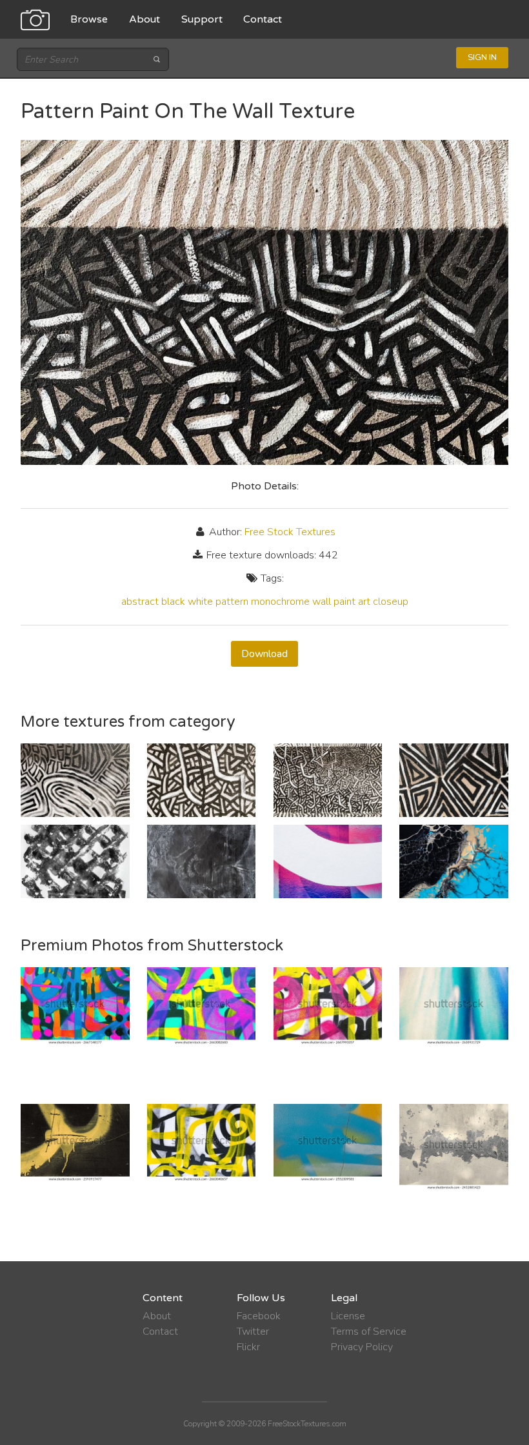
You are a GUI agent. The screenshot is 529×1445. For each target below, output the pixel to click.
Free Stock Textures (290, 532)
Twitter (253, 1331)
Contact (262, 19)
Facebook (259, 1316)
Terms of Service (368, 1331)
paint (344, 602)
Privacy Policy (362, 1347)
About (144, 19)
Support (202, 19)
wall (321, 602)
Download (264, 654)
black (173, 602)
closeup (390, 602)
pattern (231, 602)
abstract (140, 602)
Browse (89, 19)
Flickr (248, 1347)
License (348, 1316)
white (200, 602)
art (364, 602)
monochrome (280, 602)
